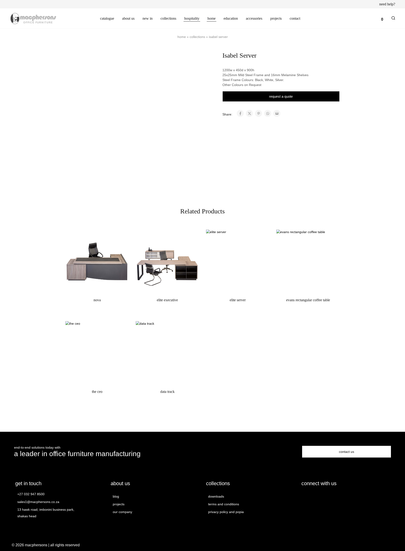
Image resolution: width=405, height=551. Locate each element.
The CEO (97, 392)
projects (276, 18)
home (211, 18)
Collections (197, 37)
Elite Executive (167, 300)
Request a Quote (281, 96)
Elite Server (238, 300)
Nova (97, 300)
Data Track (167, 392)
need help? (387, 4)
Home (181, 37)
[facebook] (304, 496)
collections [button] (168, 18)
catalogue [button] (107, 18)
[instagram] (312, 496)
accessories (254, 18)
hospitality (191, 18)
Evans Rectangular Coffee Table (308, 300)
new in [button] (147, 18)
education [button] (231, 18)
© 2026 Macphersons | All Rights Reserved (46, 545)
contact (295, 18)
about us (128, 18)
